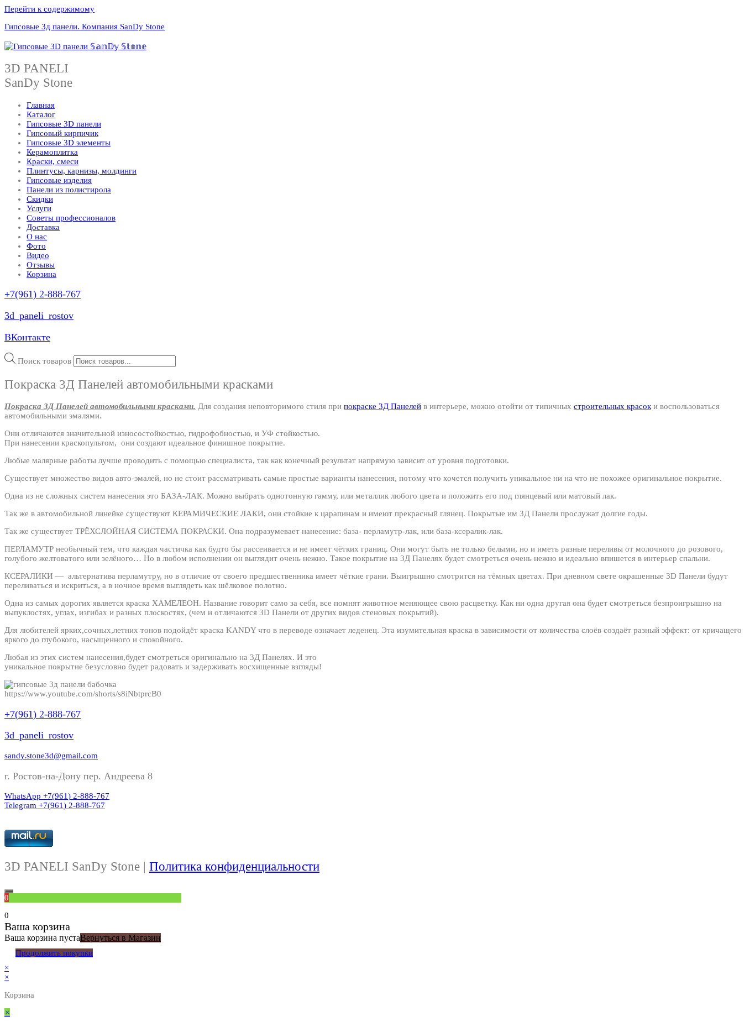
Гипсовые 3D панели (64, 123)
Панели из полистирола (69, 189)
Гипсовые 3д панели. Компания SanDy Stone (84, 26)
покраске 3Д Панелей (382, 406)
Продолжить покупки (54, 952)
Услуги (39, 208)
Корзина (41, 274)
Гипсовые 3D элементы (69, 142)
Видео (38, 255)
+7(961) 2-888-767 (42, 294)
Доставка (43, 227)
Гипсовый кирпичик (62, 133)
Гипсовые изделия (59, 180)
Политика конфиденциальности (234, 866)
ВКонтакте (27, 337)
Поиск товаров (44, 361)
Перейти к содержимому (49, 8)
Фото (36, 246)
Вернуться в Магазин (120, 937)
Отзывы (41, 264)
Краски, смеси (52, 161)
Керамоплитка (52, 152)
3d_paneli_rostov (39, 315)
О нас (37, 236)
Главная (41, 105)
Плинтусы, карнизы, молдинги (82, 170)
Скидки (40, 199)
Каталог (41, 114)
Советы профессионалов (71, 217)
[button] (51, 755)
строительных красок (612, 406)
